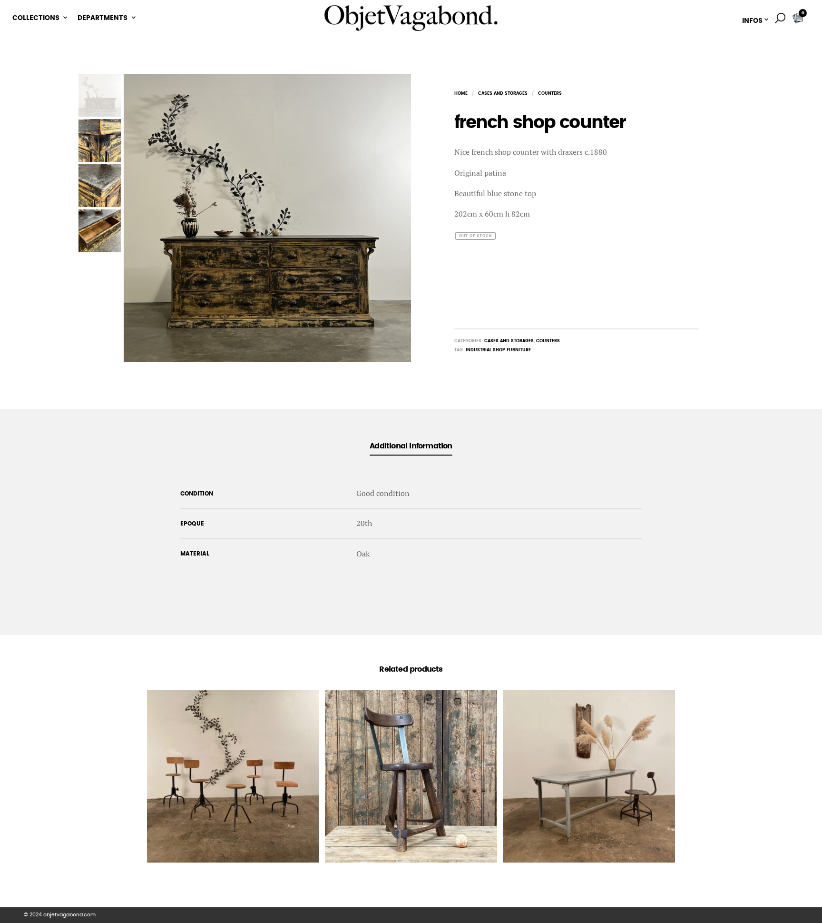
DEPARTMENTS (102, 18)
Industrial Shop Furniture (498, 350)
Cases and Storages (503, 93)
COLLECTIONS (35, 18)
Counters (550, 93)
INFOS (752, 21)
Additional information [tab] (411, 446)
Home (461, 93)
